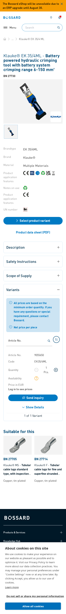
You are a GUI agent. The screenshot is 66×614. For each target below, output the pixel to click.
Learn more (12, 587)
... (13, 39)
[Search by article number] (49, 340)
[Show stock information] (36, 378)
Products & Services (14, 532)
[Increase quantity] (56, 370)
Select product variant (35, 221)
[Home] (4, 39)
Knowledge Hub (11, 540)
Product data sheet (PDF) (33, 232)
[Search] (58, 27)
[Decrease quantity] (36, 370)
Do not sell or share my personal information (31, 596)
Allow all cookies (33, 606)
